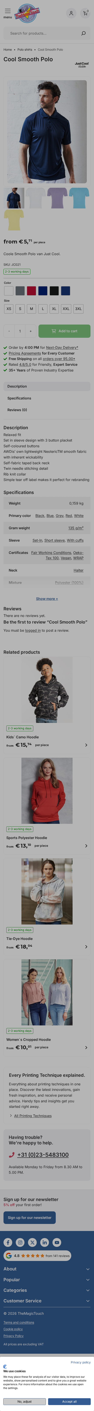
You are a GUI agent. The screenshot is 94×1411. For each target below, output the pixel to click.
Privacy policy (81, 1362)
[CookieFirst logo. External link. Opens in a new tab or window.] (5, 1367)
